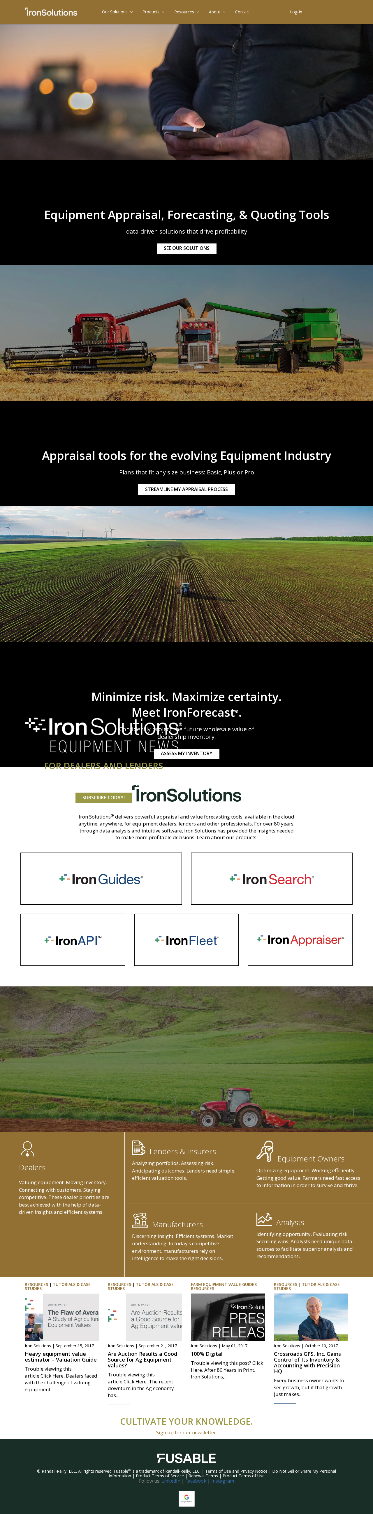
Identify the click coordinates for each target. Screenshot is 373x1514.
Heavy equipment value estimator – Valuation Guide (61, 1356)
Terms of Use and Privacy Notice (236, 1471)
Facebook (195, 1481)
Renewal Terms (203, 1476)
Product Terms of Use (244, 1476)
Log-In (296, 12)
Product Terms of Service (160, 1476)
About (214, 12)
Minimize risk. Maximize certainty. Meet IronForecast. (186, 704)
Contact (242, 12)
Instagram (222, 1481)
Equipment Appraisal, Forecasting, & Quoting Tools (186, 215)
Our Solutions (115, 12)
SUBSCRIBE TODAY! (103, 797)
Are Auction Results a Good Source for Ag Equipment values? (142, 1359)
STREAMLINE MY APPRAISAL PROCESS (186, 489)
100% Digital (207, 1353)
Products (150, 12)
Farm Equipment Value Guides (224, 1284)
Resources (184, 12)
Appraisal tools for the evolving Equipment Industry (186, 455)
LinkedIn (170, 1481)
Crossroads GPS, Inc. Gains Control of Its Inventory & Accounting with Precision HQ (307, 1362)
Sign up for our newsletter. (186, 1432)
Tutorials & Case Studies (58, 1286)
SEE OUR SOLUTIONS (187, 248)
